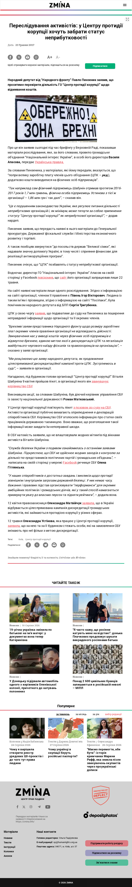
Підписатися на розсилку (107, 853)
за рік (96, 714)
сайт (63, 277)
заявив (40, 313)
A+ (49, 57)
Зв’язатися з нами (106, 862)
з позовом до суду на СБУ (92, 407)
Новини (8, 838)
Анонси (8, 855)
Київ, (21, 539)
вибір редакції (113, 714)
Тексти (8, 842)
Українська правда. (49, 162)
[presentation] (14, 728)
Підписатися (100, 66)
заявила (88, 503)
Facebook (70, 462)
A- (58, 57)
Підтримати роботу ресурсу (107, 843)
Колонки (9, 851)
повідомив (45, 277)
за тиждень (63, 714)
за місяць (81, 714)
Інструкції (9, 846)
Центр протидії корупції (38, 539)
